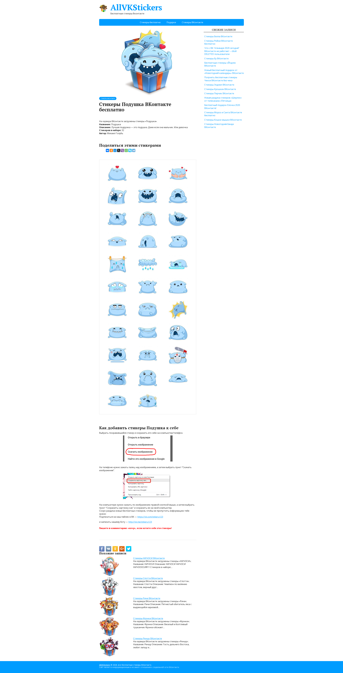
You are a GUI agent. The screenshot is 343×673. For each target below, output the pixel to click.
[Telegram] (133, 150)
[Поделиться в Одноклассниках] (115, 548)
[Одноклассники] (111, 150)
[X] (118, 150)
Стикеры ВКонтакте (192, 22)
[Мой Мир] (115, 150)
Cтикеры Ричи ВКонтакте (146, 598)
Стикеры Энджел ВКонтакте (219, 84)
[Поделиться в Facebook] (102, 548)
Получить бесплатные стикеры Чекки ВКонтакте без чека (220, 79)
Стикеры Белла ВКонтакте (218, 36)
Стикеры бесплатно (150, 22)
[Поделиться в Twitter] (128, 548)
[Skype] (130, 150)
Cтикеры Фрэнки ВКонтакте (148, 618)
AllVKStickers (136, 7)
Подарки (171, 22)
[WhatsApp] (126, 150)
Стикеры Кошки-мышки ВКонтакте (223, 119)
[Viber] (122, 150)
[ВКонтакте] (107, 150)
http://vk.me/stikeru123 (140, 521)
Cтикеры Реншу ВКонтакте (147, 638)
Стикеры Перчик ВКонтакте (219, 93)
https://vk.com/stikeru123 (150, 516)
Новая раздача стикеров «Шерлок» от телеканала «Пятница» (223, 99)
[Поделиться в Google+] (122, 548)
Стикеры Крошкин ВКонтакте (220, 89)
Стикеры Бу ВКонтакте (216, 58)
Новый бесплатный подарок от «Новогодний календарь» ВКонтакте (224, 72)
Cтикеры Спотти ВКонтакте (148, 578)
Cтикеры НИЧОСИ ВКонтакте (149, 558)
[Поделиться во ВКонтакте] (108, 548)
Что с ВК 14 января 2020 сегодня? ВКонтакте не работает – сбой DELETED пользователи (221, 51)
